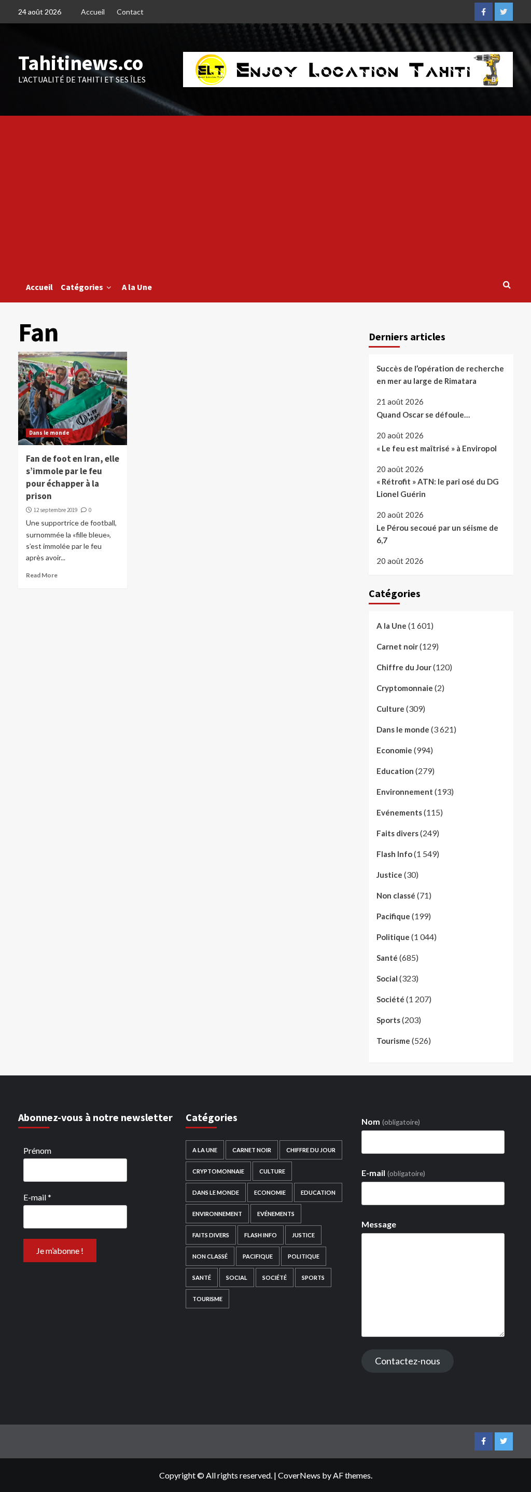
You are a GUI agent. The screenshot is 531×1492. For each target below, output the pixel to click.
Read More (42, 575)
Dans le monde (49, 432)
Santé (387, 957)
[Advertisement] (265, 193)
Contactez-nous (407, 1360)
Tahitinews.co (80, 63)
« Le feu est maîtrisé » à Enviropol (436, 448)
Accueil (93, 11)
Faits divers (397, 833)
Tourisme (393, 1040)
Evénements (399, 812)
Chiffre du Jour (403, 667)
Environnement (404, 791)
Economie (394, 750)
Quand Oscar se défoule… (423, 414)
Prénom (37, 1150)
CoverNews (299, 1475)
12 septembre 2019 (55, 510)
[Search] (506, 284)
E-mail (37, 1197)
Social (387, 978)
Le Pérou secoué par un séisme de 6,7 (437, 534)
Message (378, 1224)
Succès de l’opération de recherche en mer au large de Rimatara (440, 374)
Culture (390, 708)
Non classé (395, 895)
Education (395, 771)
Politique (393, 937)
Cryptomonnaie (404, 688)
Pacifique (393, 916)
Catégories (82, 287)
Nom (390, 1121)
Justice (389, 874)
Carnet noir (397, 646)
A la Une (137, 287)
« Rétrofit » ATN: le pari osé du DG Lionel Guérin (437, 488)
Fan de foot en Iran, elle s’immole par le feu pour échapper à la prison (72, 477)
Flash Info (394, 854)
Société (390, 999)
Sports (388, 1020)
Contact (130, 11)
